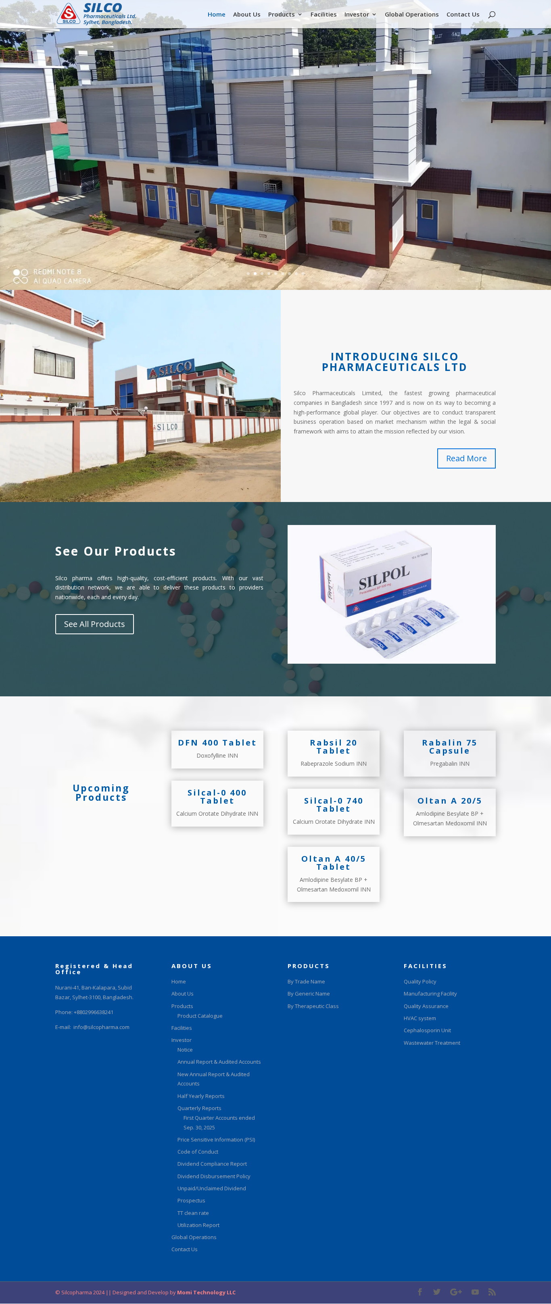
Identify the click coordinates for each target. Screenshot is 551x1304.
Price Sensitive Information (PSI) (216, 1139)
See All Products (94, 624)
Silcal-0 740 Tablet (333, 804)
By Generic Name (309, 993)
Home (216, 14)
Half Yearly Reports (201, 1096)
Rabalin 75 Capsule (450, 746)
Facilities (324, 14)
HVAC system (420, 1018)
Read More (466, 458)
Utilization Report (198, 1225)
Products (281, 14)
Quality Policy (420, 981)
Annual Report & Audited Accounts (219, 1061)
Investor (356, 14)
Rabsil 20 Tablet (333, 746)
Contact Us (463, 14)
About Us (247, 14)
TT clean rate (193, 1213)
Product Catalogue (200, 1015)
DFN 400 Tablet (217, 742)
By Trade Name (306, 981)
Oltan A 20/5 (449, 800)
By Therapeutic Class (313, 1006)
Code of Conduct (197, 1151)
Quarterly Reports (199, 1108)
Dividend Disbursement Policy (213, 1176)
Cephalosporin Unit (427, 1030)
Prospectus (191, 1200)
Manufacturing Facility (430, 993)
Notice (185, 1049)
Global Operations (412, 14)
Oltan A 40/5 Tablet (333, 862)
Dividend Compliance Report (212, 1163)
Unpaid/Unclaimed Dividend (211, 1188)
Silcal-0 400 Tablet (217, 796)
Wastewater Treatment (432, 1042)
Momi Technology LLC (206, 1292)
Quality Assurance (426, 1006)
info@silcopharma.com (101, 1027)
